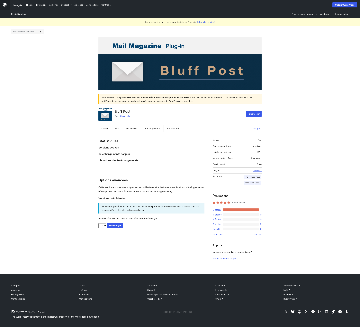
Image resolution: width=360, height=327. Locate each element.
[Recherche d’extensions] (41, 31)
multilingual (255, 177)
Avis (117, 128)
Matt (287, 290)
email (246, 177)
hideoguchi (124, 116)
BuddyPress (290, 299)
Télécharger (254, 114)
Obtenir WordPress (345, 5)
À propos (15, 285)
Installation (131, 128)
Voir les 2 (257, 170)
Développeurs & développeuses (162, 294)
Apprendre (152, 285)
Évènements (221, 290)
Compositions (85, 299)
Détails (104, 128)
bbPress (289, 294)
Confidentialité (18, 299)
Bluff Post (122, 111)
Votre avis (218, 234)
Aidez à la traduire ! (206, 22)
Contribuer (220, 285)
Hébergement (17, 294)
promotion (249, 183)
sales (258, 183)
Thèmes (83, 290)
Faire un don (222, 294)
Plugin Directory (18, 14)
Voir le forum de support (225, 258)
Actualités (15, 290)
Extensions (84, 294)
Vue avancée (173, 128)
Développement (152, 128)
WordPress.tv (154, 299)
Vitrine (82, 285)
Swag (219, 299)
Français (42, 312)
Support (257, 128)
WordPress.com (292, 285)
